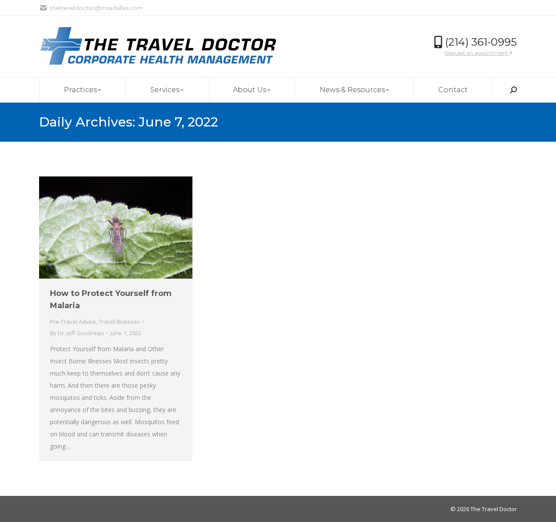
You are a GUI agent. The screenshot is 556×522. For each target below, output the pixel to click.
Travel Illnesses (119, 322)
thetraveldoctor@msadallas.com (96, 7)
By (77, 333)
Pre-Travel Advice (73, 322)
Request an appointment (477, 53)
